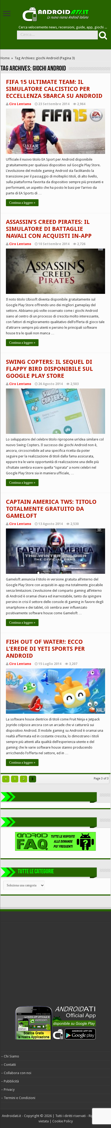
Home (5, 58)
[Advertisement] (41, 965)
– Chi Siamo (10, 1056)
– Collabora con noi (16, 1073)
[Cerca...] (102, 35)
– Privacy (8, 1090)
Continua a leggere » (22, 203)
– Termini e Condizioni (18, 1098)
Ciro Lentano (20, 104)
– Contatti (8, 1065)
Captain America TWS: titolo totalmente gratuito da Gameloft (51, 508)
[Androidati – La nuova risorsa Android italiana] (55, 13)
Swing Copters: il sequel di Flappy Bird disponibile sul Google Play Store (49, 368)
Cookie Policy (62, 1121)
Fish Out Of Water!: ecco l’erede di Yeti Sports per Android (45, 648)
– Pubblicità (10, 1081)
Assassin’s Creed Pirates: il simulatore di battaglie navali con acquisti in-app (49, 229)
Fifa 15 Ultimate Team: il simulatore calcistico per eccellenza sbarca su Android (54, 89)
